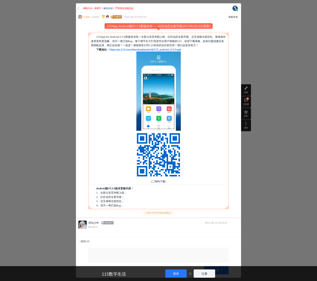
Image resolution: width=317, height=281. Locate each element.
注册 (204, 273)
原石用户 (109, 222)
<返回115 (84, 241)
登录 (176, 273)
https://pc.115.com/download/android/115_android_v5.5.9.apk (145, 49)
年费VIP (117, 17)
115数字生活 (114, 273)
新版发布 (233, 16)
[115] (235, 8)
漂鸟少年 (93, 222)
